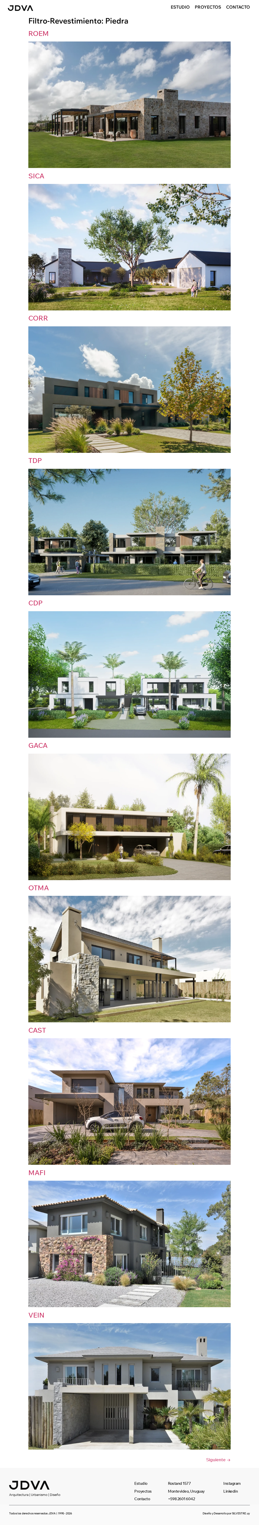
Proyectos (208, 7)
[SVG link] (20, 8)
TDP (35, 460)
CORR (38, 318)
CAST (37, 1030)
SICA (36, 176)
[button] (40, 1513)
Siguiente (218, 1459)
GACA (38, 745)
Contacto (238, 7)
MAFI (37, 1172)
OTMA (38, 887)
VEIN (36, 1315)
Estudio (180, 7)
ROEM (38, 33)
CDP (35, 603)
